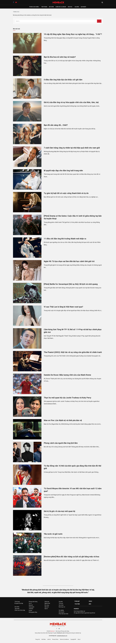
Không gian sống (33, 612)
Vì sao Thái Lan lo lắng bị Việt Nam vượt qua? (63, 307)
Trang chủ (16, 11)
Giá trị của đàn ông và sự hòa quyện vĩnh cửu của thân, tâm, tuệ (71, 102)
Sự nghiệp (83, 6)
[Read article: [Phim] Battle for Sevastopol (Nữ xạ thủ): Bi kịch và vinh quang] (27, 293)
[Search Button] (102, 2)
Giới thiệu (43, 639)
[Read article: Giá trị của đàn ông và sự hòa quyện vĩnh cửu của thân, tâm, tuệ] (27, 111)
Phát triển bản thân (63, 613)
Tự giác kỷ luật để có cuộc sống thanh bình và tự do (66, 193)
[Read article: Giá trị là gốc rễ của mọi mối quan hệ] (27, 520)
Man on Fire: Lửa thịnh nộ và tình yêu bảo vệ (63, 420)
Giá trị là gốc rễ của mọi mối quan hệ (59, 511)
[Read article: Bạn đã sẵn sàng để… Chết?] (27, 134)
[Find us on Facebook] (13, 2)
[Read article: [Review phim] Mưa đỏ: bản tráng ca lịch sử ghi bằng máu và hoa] (27, 565)
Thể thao (31, 608)
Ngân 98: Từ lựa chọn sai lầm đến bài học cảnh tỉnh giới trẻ (69, 261)
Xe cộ (30, 603)
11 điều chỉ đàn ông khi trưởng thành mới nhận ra (65, 239)
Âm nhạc (47, 605)
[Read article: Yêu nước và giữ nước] (27, 543)
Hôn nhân (61, 605)
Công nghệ (31, 607)
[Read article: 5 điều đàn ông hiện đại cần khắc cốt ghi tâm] (27, 88)
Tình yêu (61, 603)
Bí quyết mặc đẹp (19, 603)
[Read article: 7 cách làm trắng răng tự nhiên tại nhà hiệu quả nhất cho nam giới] (27, 157)
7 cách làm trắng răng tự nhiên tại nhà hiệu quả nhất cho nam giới (72, 148)
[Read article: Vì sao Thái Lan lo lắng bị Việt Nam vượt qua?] (27, 316)
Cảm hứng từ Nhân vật (79, 611)
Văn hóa (70, 6)
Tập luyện (17, 608)
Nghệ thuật (47, 603)
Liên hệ (49, 639)
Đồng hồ (31, 605)
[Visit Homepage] (59, 2)
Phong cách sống (34, 6)
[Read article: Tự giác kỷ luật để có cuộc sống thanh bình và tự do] (27, 202)
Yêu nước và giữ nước (53, 534)
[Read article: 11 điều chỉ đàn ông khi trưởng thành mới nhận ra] (27, 247)
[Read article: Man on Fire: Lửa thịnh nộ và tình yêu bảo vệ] (27, 429)
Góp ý (79, 639)
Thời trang (44, 6)
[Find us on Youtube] (16, 2)
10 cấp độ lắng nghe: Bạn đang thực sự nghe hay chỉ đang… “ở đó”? (73, 34)
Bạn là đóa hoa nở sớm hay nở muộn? (60, 57)
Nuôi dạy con (62, 607)
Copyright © (73, 639)
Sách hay (47, 601)
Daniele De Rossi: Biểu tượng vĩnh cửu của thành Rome (67, 375)
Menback (52, 631)
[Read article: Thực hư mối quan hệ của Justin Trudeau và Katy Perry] (27, 406)
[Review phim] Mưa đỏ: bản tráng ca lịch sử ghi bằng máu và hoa (71, 557)
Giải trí (46, 608)
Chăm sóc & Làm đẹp (60, 6)
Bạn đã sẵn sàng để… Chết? (56, 125)
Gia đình (77, 6)
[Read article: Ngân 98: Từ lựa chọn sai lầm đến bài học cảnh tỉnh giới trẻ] (27, 270)
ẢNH (90, 604)
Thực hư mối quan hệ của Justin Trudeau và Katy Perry (67, 398)
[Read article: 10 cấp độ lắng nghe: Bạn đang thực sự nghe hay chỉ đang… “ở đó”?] (27, 43)
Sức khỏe (51, 6)
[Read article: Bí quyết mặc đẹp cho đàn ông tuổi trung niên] (27, 179)
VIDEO (90, 601)
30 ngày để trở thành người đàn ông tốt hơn (84, 613)
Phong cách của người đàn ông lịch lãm (61, 443)
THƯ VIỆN (77, 604)
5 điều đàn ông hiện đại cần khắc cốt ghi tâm (63, 80)
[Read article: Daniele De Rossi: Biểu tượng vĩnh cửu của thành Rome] (27, 384)
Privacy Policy (55, 639)
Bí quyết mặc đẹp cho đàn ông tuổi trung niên (63, 170)
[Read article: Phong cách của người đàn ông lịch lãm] (27, 452)
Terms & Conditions (64, 639)
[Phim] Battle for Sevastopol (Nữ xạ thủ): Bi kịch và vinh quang (71, 284)
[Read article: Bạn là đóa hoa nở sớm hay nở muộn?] (27, 66)
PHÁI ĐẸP (77, 601)
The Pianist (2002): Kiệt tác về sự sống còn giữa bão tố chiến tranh (73, 352)
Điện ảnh (47, 607)
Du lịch (30, 610)
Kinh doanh (61, 612)
